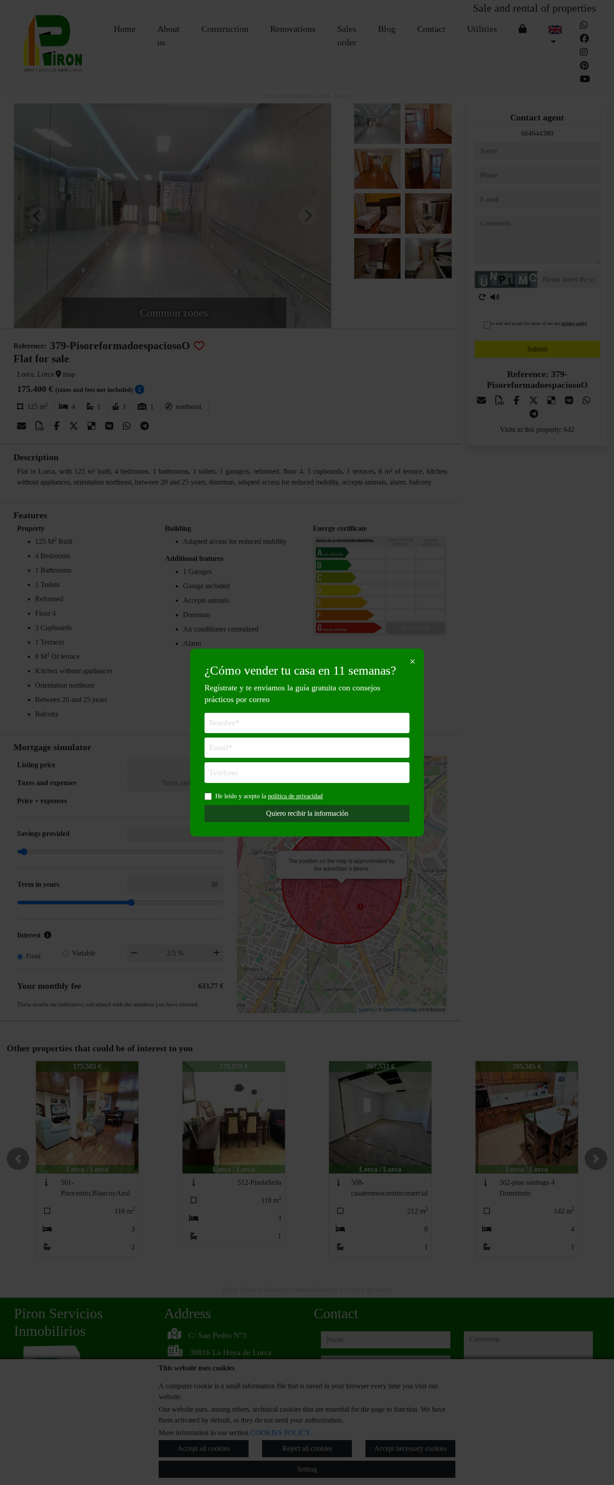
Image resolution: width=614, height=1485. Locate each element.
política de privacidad (295, 796)
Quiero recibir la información (307, 813)
